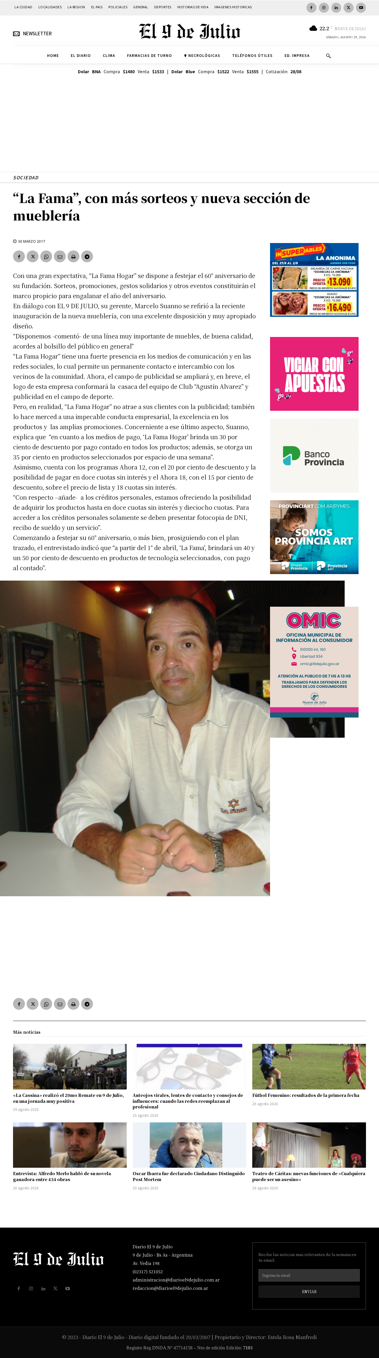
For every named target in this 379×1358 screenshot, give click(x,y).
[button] (328, 55)
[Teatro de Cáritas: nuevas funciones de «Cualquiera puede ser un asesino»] (309, 1145)
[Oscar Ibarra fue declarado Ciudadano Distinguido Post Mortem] (189, 1145)
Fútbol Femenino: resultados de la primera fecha (305, 1095)
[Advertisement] (189, 130)
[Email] (60, 256)
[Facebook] (311, 8)
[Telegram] (87, 256)
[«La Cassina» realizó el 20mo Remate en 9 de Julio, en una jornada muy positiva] (70, 1066)
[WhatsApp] (46, 256)
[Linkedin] (336, 8)
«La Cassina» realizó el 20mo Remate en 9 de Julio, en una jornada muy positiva (68, 1098)
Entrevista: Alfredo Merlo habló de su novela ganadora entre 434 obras (62, 1176)
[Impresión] (73, 256)
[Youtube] (361, 8)
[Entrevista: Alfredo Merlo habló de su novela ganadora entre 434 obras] (70, 1145)
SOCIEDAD (25, 177)
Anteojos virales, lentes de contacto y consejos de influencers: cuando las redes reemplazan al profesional (188, 1101)
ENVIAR (309, 1291)
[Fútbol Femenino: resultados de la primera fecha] (309, 1066)
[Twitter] (348, 8)
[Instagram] (324, 8)
